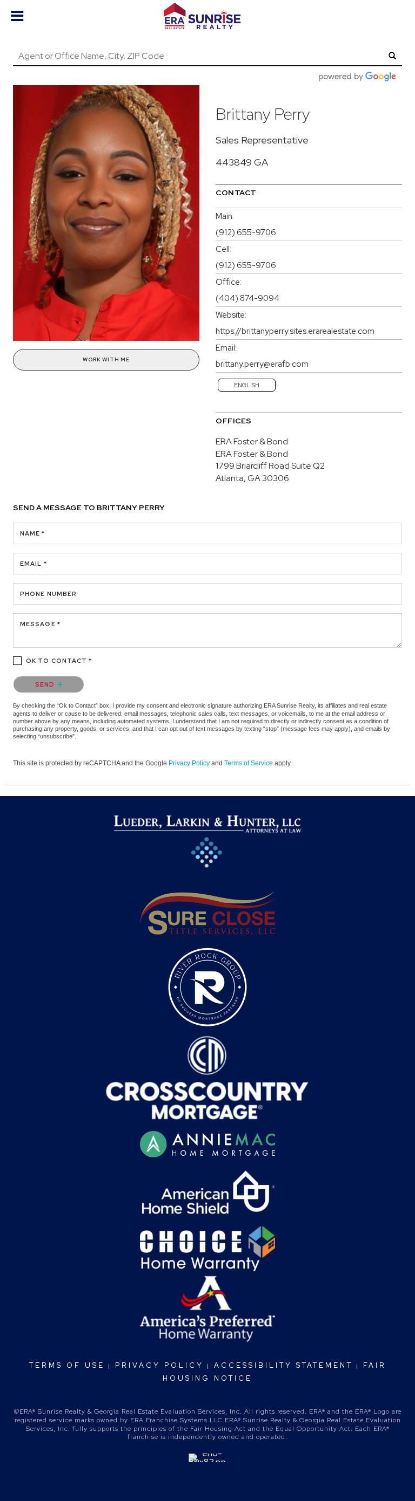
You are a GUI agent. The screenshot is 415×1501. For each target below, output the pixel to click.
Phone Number (48, 594)
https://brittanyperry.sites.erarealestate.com (295, 331)
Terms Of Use (67, 1365)
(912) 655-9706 (246, 232)
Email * (33, 563)
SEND (46, 684)
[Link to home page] (207, 16)
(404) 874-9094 (247, 298)
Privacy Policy (189, 763)
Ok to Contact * (59, 660)
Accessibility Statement (283, 1365)
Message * (40, 624)
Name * (32, 533)
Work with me (106, 359)
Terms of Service (248, 763)
